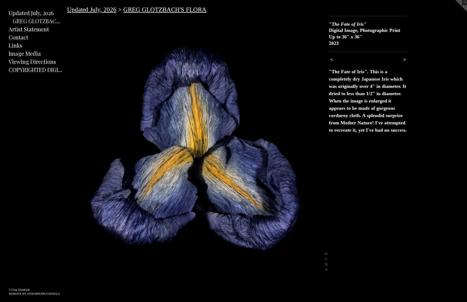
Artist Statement (29, 29)
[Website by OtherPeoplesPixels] (456, 11)
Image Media (25, 53)
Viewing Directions (32, 61)
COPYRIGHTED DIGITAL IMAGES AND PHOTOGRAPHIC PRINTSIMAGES (36, 69)
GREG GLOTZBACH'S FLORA (38, 21)
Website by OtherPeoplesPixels (34, 293)
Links (15, 45)
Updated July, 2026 (31, 12)
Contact (18, 37)
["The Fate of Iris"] (195, 144)
